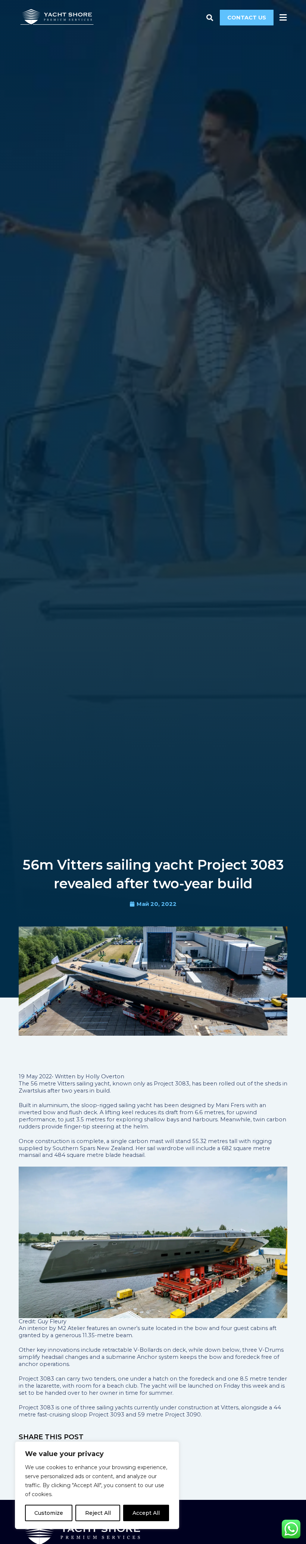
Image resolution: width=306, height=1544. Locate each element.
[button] (210, 17)
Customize (48, 1513)
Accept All (146, 1513)
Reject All (98, 1513)
